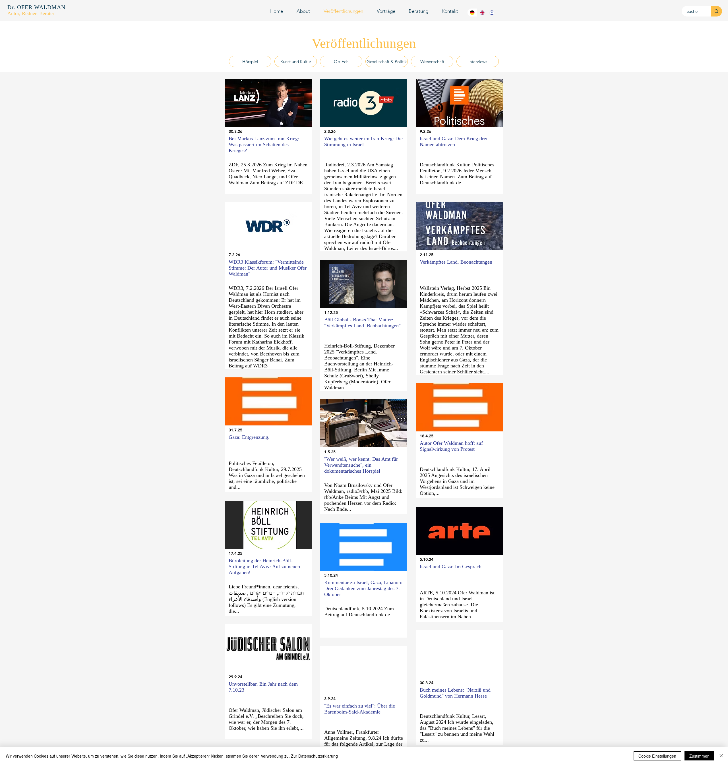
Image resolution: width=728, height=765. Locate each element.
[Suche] (716, 11)
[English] (482, 12)
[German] (472, 12)
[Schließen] (721, 755)
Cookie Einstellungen (657, 756)
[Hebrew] (492, 12)
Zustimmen (699, 756)
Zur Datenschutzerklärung (314, 756)
